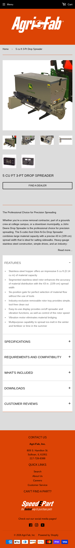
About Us (37, 476)
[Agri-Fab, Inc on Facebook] (30, 525)
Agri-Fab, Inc (28, 535)
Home (6, 49)
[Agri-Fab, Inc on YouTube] (42, 525)
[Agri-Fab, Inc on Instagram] (36, 525)
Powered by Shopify (48, 535)
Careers (37, 480)
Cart (69, 4)
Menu (10, 4)
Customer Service (37, 485)
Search (38, 471)
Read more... (65, 250)
